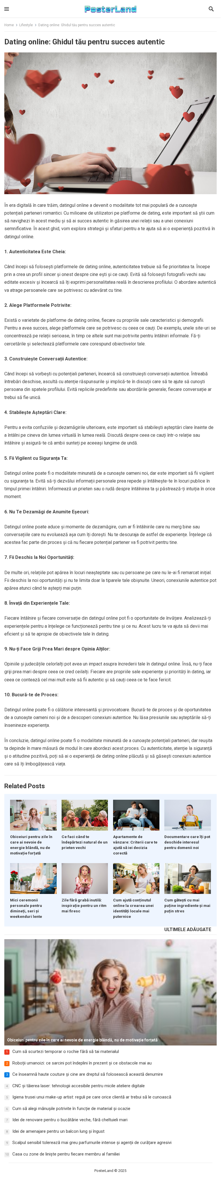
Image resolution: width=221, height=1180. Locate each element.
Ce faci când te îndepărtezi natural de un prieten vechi (85, 842)
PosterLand (103, 1170)
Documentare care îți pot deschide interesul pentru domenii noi (187, 842)
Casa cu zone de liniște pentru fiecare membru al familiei (66, 1154)
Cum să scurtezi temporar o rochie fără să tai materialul (65, 1051)
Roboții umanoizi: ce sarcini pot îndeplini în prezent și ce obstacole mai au (82, 1063)
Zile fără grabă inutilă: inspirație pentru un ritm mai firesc (84, 905)
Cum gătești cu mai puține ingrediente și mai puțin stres (187, 905)
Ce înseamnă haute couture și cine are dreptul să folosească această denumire (87, 1074)
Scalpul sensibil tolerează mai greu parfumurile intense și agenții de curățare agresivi (92, 1142)
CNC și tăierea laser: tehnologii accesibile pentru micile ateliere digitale (78, 1085)
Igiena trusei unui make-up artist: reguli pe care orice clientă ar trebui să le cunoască (91, 1097)
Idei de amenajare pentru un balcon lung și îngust (58, 1131)
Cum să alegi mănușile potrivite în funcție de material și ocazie (71, 1108)
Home (9, 25)
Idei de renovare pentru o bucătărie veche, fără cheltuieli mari (69, 1119)
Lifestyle (26, 25)
